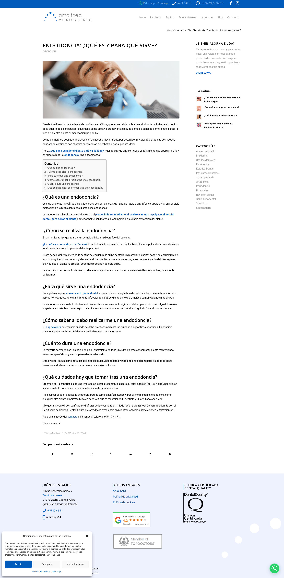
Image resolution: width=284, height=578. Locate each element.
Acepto (18, 564)
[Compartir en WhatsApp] (91, 454)
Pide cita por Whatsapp (156, 3)
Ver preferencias (75, 564)
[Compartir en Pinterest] (111, 454)
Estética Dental (204, 168)
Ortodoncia (202, 181)
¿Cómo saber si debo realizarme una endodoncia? (74, 179)
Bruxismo (201, 155)
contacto (72, 416)
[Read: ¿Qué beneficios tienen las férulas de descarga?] (199, 99)
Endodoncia (49, 51)
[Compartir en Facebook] (52, 454)
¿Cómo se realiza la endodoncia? (65, 171)
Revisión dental (205, 194)
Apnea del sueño (205, 151)
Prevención (202, 190)
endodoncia (71, 155)
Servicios (201, 203)
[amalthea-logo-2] (69, 17)
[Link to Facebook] (230, 3)
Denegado (46, 564)
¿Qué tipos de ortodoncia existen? (221, 115)
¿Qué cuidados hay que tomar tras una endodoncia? (75, 187)
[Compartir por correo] (169, 454)
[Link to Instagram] (237, 3)
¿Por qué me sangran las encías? (221, 107)
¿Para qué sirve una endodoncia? (65, 175)
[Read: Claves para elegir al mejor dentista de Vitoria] (199, 125)
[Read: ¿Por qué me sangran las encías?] (199, 109)
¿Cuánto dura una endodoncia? (64, 183)
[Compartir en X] (72, 454)
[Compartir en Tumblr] (150, 454)
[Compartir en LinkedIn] (130, 454)
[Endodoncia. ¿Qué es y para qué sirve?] (111, 89)
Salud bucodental (206, 199)
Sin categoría (203, 207)
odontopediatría (205, 177)
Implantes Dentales (207, 173)
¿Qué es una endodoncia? (61, 167)
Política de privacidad (125, 496)
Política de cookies (41, 572)
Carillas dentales (205, 160)
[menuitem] (142, 17)
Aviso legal (56, 572)
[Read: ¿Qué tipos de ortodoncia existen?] (199, 117)
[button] (87, 536)
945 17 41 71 (184, 3)
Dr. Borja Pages (77, 432)
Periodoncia (203, 186)
